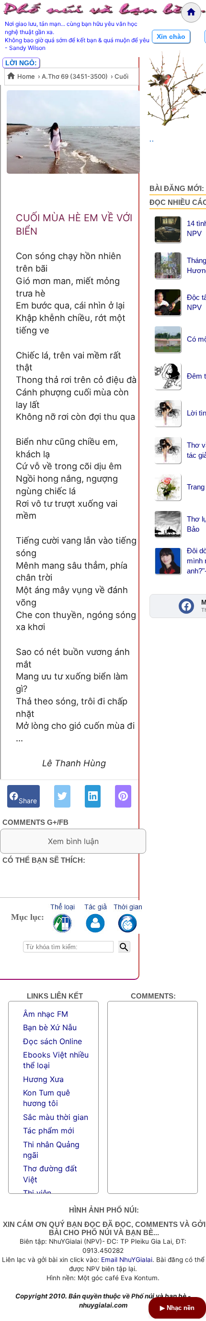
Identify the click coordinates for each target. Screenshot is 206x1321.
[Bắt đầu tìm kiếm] (124, 946)
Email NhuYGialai (126, 1259)
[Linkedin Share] (93, 796)
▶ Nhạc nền (177, 1307)
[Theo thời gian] (127, 917)
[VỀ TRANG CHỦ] (191, 12)
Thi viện (37, 1193)
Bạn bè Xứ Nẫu (50, 1027)
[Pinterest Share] (123, 796)
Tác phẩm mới (48, 1130)
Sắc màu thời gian (55, 1117)
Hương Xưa (43, 1079)
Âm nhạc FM (45, 1014)
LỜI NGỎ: (21, 63)
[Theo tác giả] (94, 917)
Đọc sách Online (52, 1041)
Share (28, 796)
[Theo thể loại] (62, 917)
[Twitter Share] (62, 796)
